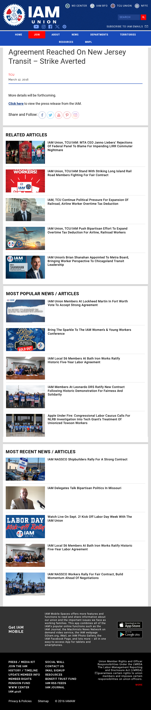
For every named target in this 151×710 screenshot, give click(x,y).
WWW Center (18, 687)
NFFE (144, 5)
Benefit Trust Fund (60, 678)
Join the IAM (17, 666)
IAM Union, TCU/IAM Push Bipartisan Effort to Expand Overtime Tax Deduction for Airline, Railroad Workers (88, 230)
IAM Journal (55, 687)
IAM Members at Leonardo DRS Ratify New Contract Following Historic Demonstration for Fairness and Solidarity (86, 390)
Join (37, 34)
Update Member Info (24, 674)
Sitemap (43, 701)
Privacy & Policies (19, 701)
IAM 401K (14, 691)
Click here (16, 103)
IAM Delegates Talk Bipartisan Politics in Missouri (84, 488)
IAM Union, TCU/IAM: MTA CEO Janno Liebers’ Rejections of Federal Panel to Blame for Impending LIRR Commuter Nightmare (90, 146)
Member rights (20, 678)
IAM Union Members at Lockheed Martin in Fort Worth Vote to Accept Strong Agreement (88, 303)
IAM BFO (102, 5)
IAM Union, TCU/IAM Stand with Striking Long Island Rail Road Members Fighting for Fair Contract (90, 173)
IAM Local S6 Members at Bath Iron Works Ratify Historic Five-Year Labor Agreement (84, 360)
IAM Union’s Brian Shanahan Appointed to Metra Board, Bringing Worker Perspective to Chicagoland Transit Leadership (88, 261)
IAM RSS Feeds (55, 683)
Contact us (54, 666)
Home (18, 34)
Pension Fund (19, 683)
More (139, 685)
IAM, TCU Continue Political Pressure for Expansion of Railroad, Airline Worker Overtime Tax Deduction (88, 201)
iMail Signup (55, 670)
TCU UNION (124, 5)
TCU (11, 74)
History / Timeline (23, 670)
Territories (128, 34)
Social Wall (54, 662)
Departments (99, 34)
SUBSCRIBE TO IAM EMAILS (125, 26)
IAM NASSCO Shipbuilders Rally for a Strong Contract (88, 459)
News (75, 34)
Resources (66, 42)
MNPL (88, 42)
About (56, 34)
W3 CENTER (79, 5)
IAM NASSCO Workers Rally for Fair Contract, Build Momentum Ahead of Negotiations (85, 576)
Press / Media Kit (21, 662)
